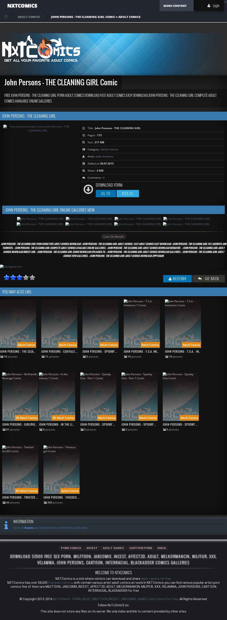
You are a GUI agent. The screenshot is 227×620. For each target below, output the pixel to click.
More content (175, 6)
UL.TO (105, 193)
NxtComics (22, 5)
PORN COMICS (71, 548)
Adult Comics (109, 149)
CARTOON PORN (140, 548)
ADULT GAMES (113, 548)
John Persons (104, 156)
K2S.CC (127, 193)
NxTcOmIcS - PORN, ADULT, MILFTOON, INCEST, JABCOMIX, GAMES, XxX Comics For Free (115, 599)
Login (216, 5)
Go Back (210, 278)
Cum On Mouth (113, 237)
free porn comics (60, 582)
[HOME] (6, 16)
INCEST (92, 548)
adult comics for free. (156, 578)
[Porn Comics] (41, 48)
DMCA (161, 548)
